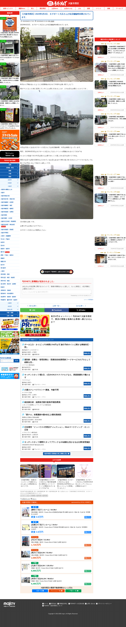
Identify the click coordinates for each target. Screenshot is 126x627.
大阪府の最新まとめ (6, 189)
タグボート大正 (25, 495)
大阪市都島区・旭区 (6, 205)
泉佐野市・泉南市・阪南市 (8, 296)
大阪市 (3, 192)
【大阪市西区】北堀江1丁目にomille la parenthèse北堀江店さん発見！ (117, 179)
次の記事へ (80, 306)
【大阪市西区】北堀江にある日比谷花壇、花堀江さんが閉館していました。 (116, 101)
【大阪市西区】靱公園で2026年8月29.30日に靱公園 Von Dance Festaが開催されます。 (9, 35)
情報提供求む (63, 603)
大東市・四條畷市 (6, 236)
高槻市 (3, 258)
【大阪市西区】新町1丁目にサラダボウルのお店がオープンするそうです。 (9, 57)
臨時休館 (45, 495)
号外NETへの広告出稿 (77, 603)
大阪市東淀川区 (5, 196)
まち (79, 8)
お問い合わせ (91, 603)
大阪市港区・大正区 (6, 218)
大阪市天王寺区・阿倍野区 (8, 221)
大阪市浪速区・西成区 (7, 229)
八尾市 (3, 271)
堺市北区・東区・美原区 (8, 277)
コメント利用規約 (88, 299)
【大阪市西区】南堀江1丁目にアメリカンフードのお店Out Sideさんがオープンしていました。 (9, 126)
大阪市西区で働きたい (30, 340)
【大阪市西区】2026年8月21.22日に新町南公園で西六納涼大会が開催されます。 (116, 83)
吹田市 (3, 242)
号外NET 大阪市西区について (53, 605)
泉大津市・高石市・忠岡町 (8, 284)
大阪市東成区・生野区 (7, 212)
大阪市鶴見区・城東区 (7, 208)
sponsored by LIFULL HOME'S (80, 502)
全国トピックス (8, 8)
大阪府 (52, 21)
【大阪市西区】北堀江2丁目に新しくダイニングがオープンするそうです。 (117, 257)
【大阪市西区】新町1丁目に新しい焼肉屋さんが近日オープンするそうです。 (117, 240)
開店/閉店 (43, 8)
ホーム (46, 603)
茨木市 (3, 245)
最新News (22, 8)
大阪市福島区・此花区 (7, 202)
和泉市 (3, 287)
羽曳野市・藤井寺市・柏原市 (9, 300)
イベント (98, 8)
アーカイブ (119, 8)
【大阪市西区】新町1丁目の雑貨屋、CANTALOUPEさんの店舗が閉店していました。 (9, 80)
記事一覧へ (57, 306)
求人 (32, 8)
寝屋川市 (3, 261)
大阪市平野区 (4, 232)
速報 (108, 8)
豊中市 (5, 252)
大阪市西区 (73, 3)
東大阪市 (3, 268)
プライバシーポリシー (105, 603)
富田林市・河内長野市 (7, 293)
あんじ (34, 499)
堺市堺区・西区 (5, 274)
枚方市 (3, 264)
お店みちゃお (68, 8)
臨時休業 (39, 495)
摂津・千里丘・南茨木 (7, 255)
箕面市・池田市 (5, 248)
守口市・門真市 (5, 239)
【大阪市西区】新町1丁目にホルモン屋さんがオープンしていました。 (117, 136)
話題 (88, 8)
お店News (55, 8)
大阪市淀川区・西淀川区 (8, 199)
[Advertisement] (110, 24)
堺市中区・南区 (5, 280)
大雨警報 (32, 495)
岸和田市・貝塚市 (6, 290)
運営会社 (54, 603)
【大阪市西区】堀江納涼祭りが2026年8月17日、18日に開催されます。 (117, 119)
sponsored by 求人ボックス (46, 340)
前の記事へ (33, 306)
